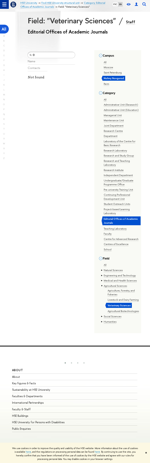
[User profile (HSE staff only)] (136, 4)
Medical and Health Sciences (120, 280)
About (17, 370)
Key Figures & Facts (24, 383)
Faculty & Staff (21, 409)
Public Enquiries (21, 428)
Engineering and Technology (120, 275)
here (28, 451)
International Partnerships (28, 402)
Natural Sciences (113, 270)
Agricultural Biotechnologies (123, 311)
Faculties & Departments (27, 396)
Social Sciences (112, 316)
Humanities (110, 321)
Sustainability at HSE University (31, 390)
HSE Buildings (20, 416)
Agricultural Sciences (115, 286)
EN (120, 4)
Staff (130, 21)
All (4, 29)
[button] (65, 363)
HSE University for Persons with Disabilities (38, 422)
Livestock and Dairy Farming (123, 299)
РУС (115, 4)
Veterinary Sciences (119, 305)
